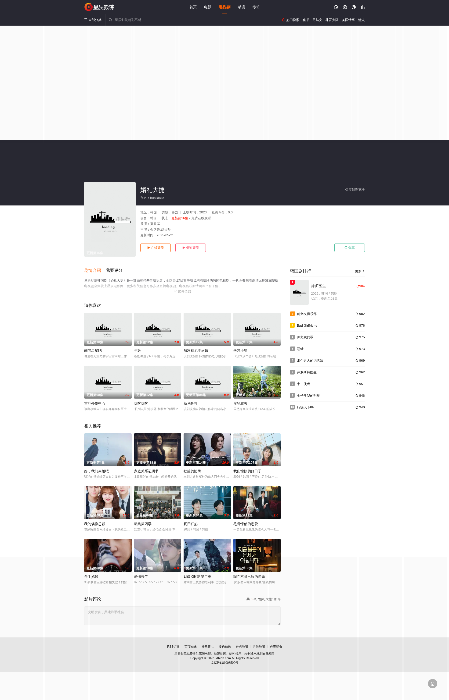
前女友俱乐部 (307, 314)
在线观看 (155, 248)
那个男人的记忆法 (310, 360)
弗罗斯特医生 (307, 372)
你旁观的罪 (305, 337)
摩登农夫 (240, 403)
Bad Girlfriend (307, 325)
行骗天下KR (306, 407)
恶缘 (300, 349)
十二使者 (303, 384)
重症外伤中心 (94, 403)
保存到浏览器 (355, 189)
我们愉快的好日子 (247, 471)
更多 (360, 271)
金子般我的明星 (308, 395)
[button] (95, 270)
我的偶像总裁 (94, 524)
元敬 (137, 351)
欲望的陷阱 (192, 471)
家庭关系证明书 (146, 471)
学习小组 (240, 351)
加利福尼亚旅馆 (196, 351)
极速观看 (190, 248)
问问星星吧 (93, 351)
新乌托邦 (191, 403)
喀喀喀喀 (141, 403)
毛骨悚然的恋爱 (245, 524)
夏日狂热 (191, 524)
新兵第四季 (143, 524)
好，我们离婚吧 (96, 471)
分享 (349, 248)
